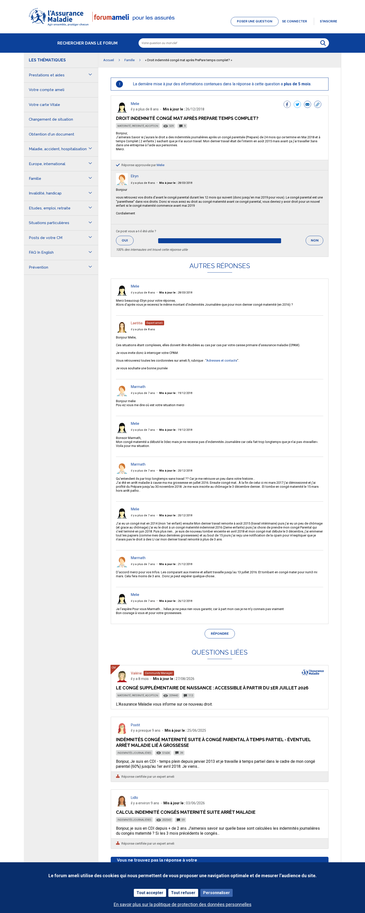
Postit (135, 725)
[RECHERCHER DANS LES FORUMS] (323, 43)
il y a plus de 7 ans (143, 393)
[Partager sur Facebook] (287, 105)
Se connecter (294, 21)
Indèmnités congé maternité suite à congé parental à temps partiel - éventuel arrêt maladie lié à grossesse (213, 742)
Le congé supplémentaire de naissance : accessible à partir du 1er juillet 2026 (212, 687)
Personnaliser (216, 892)
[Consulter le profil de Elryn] (122, 183)
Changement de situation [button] (51, 119)
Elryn (135, 176)
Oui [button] (128, 240)
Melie (135, 104)
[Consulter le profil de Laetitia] (122, 331)
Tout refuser (183, 892)
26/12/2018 (175, 601)
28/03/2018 (175, 183)
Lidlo (134, 798)
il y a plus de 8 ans (143, 183)
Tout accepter (150, 892)
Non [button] (317, 242)
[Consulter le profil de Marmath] (122, 394)
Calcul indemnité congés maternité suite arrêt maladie (186, 812)
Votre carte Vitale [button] (44, 104)
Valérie (136, 673)
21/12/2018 (175, 564)
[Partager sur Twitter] (297, 105)
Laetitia (137, 323)
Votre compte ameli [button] (46, 90)
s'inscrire (328, 21)
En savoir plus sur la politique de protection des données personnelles (183, 904)
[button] (182, 26)
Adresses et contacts (221, 360)
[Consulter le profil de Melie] (122, 111)
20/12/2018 (175, 470)
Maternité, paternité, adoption (137, 126)
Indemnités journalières (134, 753)
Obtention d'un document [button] (51, 134)
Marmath (138, 387)
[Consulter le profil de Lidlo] (122, 805)
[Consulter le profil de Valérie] (122, 680)
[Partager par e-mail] (307, 105)
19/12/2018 (175, 393)
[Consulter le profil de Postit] (122, 732)
